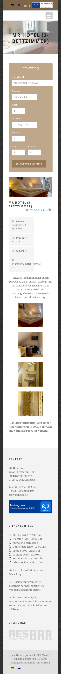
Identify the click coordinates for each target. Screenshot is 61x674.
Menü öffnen (49, 15)
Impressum (43, 662)
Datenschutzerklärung (23, 662)
